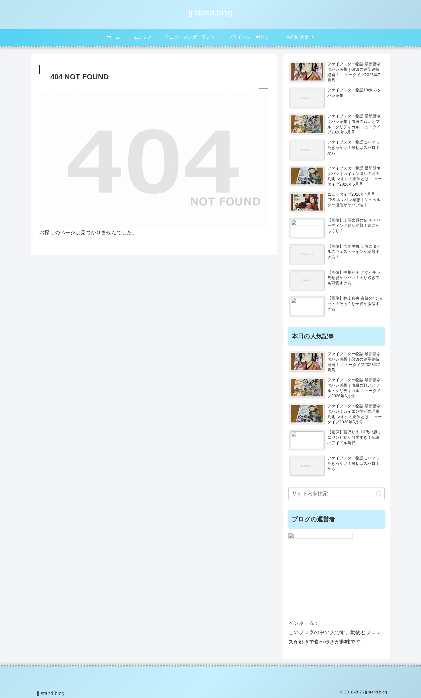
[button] (379, 493)
